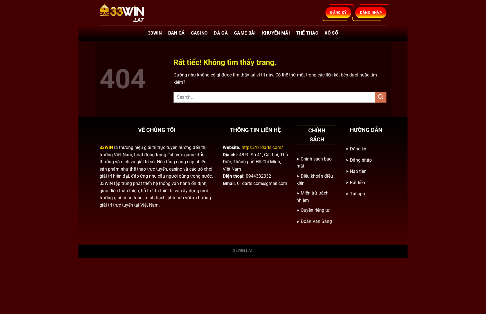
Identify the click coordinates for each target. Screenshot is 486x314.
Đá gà (221, 33)
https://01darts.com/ (262, 147)
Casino (199, 33)
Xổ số (331, 33)
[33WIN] (128, 12)
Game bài (245, 33)
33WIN (155, 33)
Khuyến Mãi (276, 33)
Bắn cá (176, 33)
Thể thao (307, 33)
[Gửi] (380, 97)
